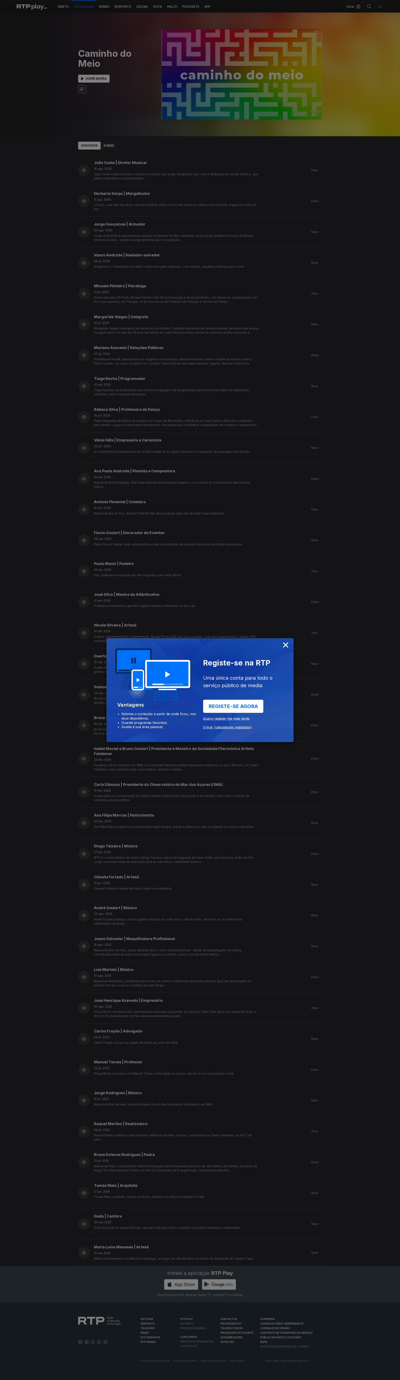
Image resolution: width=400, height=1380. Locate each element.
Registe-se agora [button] (233, 706)
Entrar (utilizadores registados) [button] (227, 727)
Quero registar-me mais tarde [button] (226, 718)
